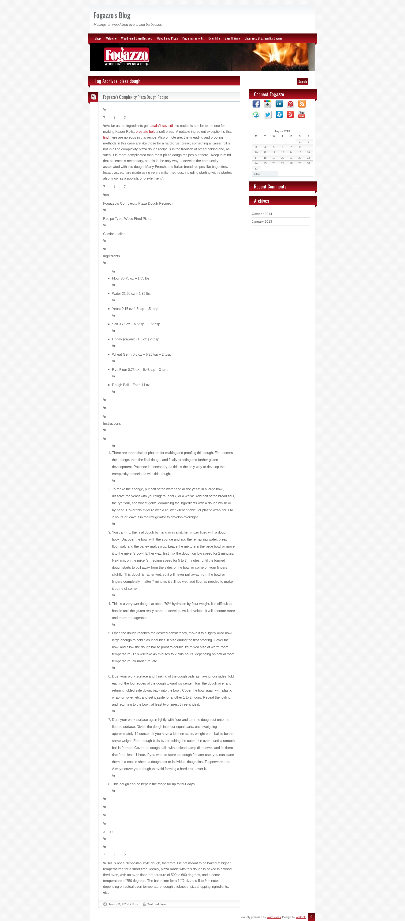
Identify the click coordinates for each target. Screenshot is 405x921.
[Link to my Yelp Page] (290, 115)
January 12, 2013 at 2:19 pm (123, 904)
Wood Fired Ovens (156, 904)
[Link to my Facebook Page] (256, 104)
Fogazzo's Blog (112, 15)
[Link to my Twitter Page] (268, 115)
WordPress (274, 917)
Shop (98, 38)
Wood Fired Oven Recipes (136, 38)
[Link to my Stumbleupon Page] (256, 115)
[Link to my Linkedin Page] (279, 104)
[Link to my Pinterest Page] (290, 104)
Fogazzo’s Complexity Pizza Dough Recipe (135, 97)
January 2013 (262, 221)
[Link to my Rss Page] (302, 104)
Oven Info (214, 38)
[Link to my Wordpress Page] (279, 115)
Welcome (110, 38)
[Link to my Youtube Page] (301, 115)
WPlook (301, 917)
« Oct (257, 174)
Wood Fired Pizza (167, 38)
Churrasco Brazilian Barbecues (263, 38)
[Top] (311, 917)
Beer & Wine (232, 38)
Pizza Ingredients (193, 38)
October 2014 (262, 214)
